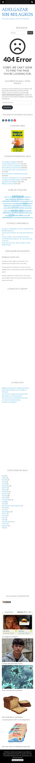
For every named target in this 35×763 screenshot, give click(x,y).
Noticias (4, 490)
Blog (3, 476)
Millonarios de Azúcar (8, 184)
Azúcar (4, 482)
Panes (3, 518)
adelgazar (18, 196)
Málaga (29, 205)
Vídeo (3, 528)
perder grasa (7, 210)
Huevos (4, 514)
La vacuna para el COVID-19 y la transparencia (14, 170)
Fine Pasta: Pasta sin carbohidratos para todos (15, 174)
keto (18, 205)
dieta (25, 203)
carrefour (21, 201)
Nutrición (4, 494)
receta (11, 214)
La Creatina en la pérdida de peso (11, 180)
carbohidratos (14, 201)
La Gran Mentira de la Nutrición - (11, 239)
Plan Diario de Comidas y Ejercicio (11, 506)
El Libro (12, 231)
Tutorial (4, 504)
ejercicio (30, 203)
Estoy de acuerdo (17, 760)
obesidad (27, 207)
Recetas (4, 508)
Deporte (4, 488)
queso (6, 215)
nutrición (15, 207)
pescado (26, 211)
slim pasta (15, 217)
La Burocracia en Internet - (9, 233)
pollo (10, 212)
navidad (5, 207)
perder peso (17, 210)
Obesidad (4, 496)
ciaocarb (26, 201)
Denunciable (5, 486)
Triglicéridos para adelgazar (9, 182)
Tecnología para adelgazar (9, 162)
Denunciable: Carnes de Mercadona (12, 396)
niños (9, 208)
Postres (4, 524)
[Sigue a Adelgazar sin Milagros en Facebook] (3, 120)
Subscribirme (7, 107)
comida (13, 203)
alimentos (13, 199)
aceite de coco (7, 196)
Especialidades (6, 512)
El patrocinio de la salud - (9, 243)
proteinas (15, 212)
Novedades (5, 492)
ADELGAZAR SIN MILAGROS (17, 12)
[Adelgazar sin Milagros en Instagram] (6, 120)
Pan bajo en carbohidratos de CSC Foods (13, 178)
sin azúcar (25, 215)
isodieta (14, 205)
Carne (3, 510)
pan (30, 208)
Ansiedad (4, 480)
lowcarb (25, 205)
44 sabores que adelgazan (9, 402)
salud (20, 215)
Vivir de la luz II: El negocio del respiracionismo (15, 394)
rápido (16, 215)
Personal (4, 498)
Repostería (5, 526)
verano (31, 217)
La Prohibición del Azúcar (22, 237)
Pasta (3, 520)
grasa (6, 205)
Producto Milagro (6, 500)
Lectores (4, 516)
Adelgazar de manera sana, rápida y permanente (15, 388)
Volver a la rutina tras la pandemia (11, 166)
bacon (23, 199)
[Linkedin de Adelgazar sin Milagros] (9, 120)
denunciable (18, 203)
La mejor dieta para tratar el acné (11, 164)
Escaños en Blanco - (7, 237)
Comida (4, 484)
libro (21, 205)
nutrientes (21, 207)
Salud (3, 502)
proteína (21, 212)
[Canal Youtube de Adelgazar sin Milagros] (14, 120)
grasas (9, 205)
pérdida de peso (28, 212)
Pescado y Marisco (7, 522)
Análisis (4, 478)
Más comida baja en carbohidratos (11, 168)
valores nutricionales (23, 217)
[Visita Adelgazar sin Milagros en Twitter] (12, 120)
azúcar (19, 199)
